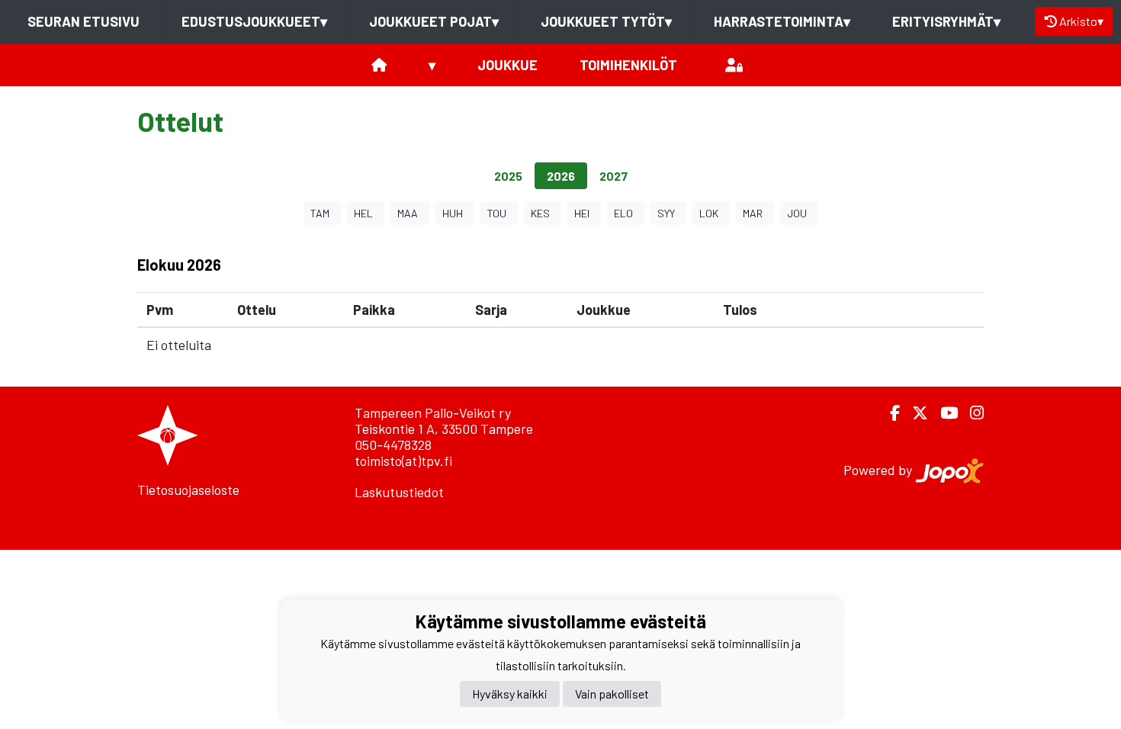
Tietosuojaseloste (188, 489)
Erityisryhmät (946, 21)
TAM (319, 213)
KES (540, 213)
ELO (623, 213)
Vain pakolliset (612, 693)
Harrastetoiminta (782, 21)
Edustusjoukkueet (254, 21)
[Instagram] (971, 413)
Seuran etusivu (83, 21)
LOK (708, 213)
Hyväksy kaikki (510, 693)
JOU (797, 213)
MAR (753, 213)
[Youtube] (943, 413)
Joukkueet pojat (434, 21)
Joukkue (507, 64)
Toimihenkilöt (628, 64)
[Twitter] (914, 413)
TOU (496, 213)
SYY (666, 213)
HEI (581, 213)
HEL (363, 213)
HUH (452, 213)
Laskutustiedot (399, 491)
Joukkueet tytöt (606, 21)
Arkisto (1081, 21)
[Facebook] (889, 413)
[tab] (508, 175)
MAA (407, 213)
